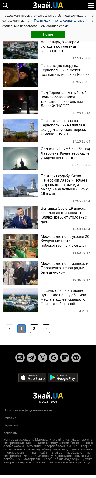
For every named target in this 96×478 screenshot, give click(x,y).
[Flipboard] (64, 357)
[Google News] (53, 357)
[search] (5, 5)
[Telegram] (31, 357)
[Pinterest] (76, 357)
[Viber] (42, 357)
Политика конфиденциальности (27, 410)
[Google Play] (63, 377)
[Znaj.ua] (48, 5)
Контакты (10, 433)
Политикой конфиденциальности (61, 20)
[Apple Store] (33, 377)
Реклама (10, 418)
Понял (48, 34)
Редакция (10, 425)
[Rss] (20, 357)
